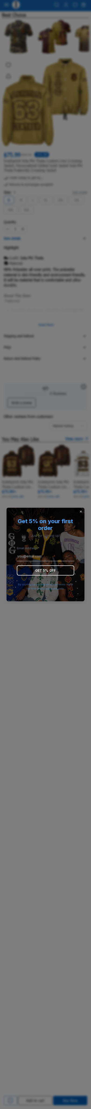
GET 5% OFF (45, 570)
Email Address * (28, 548)
